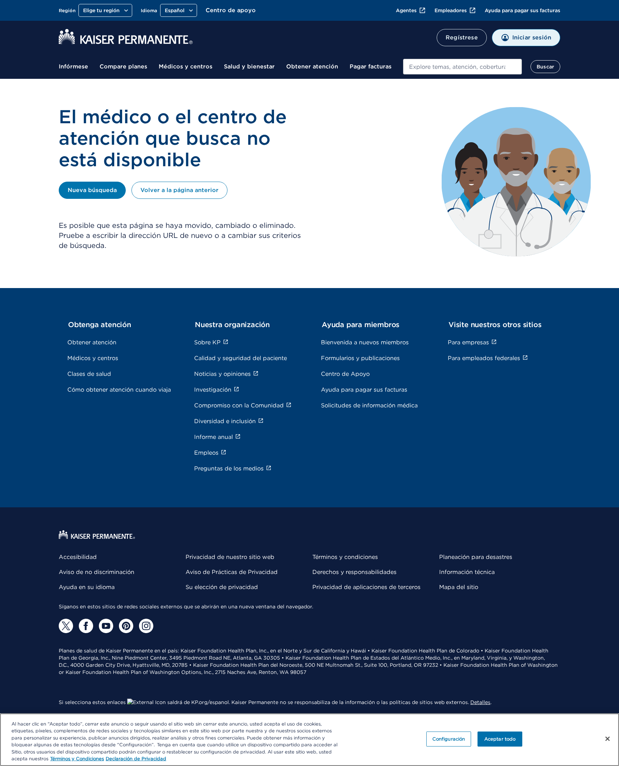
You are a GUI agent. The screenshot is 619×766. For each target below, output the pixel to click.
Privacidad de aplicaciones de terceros (366, 587)
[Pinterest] (126, 626)
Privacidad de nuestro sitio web (230, 557)
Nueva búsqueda (92, 190)
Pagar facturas (371, 66)
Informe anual (213, 437)
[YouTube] (106, 626)
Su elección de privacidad (222, 587)
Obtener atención (312, 66)
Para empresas (468, 342)
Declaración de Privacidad (136, 758)
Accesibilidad (78, 557)
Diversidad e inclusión (225, 421)
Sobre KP (207, 342)
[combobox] (462, 67)
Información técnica (467, 572)
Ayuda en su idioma (87, 587)
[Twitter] (66, 626)
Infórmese (73, 66)
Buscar (545, 67)
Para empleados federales (484, 358)
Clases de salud (89, 373)
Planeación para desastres (475, 557)
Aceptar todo (500, 739)
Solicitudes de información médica (369, 405)
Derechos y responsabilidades (354, 572)
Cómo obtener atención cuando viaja (119, 389)
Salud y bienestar (249, 66)
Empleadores (451, 10)
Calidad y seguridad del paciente (240, 358)
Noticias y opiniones (222, 373)
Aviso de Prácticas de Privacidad (232, 572)
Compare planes (123, 66)
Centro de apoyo (231, 10)
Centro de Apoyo (345, 373)
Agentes (406, 10)
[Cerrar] (607, 739)
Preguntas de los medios (229, 468)
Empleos (206, 452)
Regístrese (462, 37)
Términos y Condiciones (77, 758)
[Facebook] (86, 626)
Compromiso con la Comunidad (239, 405)
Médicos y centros (185, 66)
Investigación (212, 389)
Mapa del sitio (458, 587)
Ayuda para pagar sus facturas (522, 10)
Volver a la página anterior (179, 190)
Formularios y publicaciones (360, 358)
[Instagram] (146, 626)
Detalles (480, 702)
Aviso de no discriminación (96, 572)
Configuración (448, 739)
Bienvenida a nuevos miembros (365, 342)
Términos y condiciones (345, 557)
